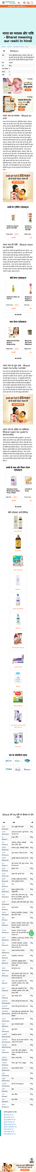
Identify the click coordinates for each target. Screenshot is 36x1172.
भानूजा (3, 873)
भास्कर (4, 912)
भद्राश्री (4, 1045)
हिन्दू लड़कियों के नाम (9, 1120)
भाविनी (4, 961)
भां (2, 837)
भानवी (3, 853)
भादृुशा (3, 1078)
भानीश (3, 858)
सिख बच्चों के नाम (8, 1129)
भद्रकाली (4, 1001)
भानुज (3, 868)
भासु (3, 917)
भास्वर (3, 938)
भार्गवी (3, 902)
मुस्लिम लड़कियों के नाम (10, 1127)
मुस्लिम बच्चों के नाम (9, 1122)
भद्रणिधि (4, 1034)
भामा (3, 842)
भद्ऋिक (4, 1057)
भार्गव (3, 894)
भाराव (3, 884)
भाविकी (4, 955)
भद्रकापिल (5, 1011)
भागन (3, 1089)
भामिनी (4, 847)
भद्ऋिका (4, 1063)
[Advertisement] (18, 18)
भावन (3, 943)
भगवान (4, 1104)
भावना (3, 950)
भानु (3, 863)
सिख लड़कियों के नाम (10, 1134)
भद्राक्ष (4, 1019)
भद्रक (3, 995)
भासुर (3, 923)
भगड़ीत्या (4, 1084)
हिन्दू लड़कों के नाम (9, 1117)
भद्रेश (3, 1050)
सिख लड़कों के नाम (9, 1132)
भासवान (4, 930)
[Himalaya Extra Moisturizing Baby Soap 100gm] (13, 480)
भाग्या (3, 826)
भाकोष (3, 832)
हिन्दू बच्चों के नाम (8, 1115)
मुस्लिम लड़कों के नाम (9, 1124)
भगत (3, 1094)
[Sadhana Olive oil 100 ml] (13, 288)
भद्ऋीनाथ (5, 1068)
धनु (10, 75)
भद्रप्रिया (4, 1040)
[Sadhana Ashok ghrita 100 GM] (13, 217)
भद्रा (3, 981)
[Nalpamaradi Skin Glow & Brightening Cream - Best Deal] (13, 332)
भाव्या (3, 973)
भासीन (3, 907)
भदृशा (3, 1073)
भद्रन (3, 1024)
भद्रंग (3, 1029)
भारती (3, 879)
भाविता (4, 968)
